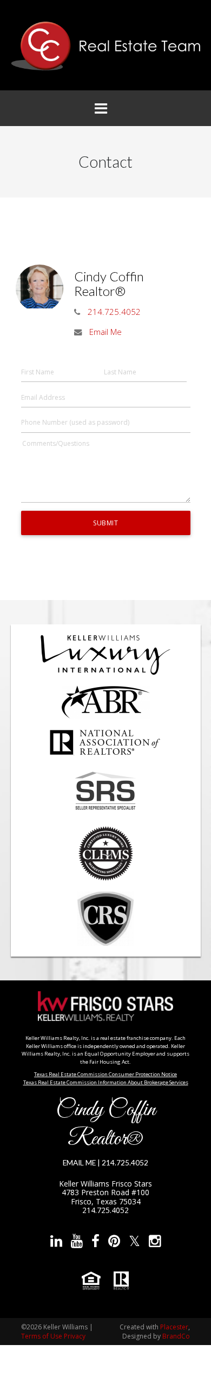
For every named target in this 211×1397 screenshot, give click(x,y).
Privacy (74, 1336)
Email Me (105, 331)
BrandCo (176, 1336)
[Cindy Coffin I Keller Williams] (106, 46)
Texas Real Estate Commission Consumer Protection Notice (105, 1074)
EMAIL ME (79, 1162)
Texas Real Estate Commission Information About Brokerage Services (105, 1082)
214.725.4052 (114, 311)
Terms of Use (41, 1336)
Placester (174, 1327)
